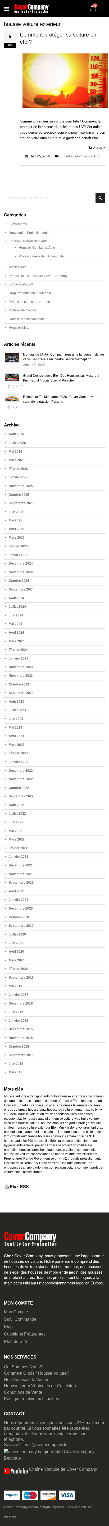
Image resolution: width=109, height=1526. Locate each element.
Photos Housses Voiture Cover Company (38, 276)
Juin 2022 (16, 822)
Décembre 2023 (21, 667)
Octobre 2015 (19, 1046)
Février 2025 (18, 546)
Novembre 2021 (21, 874)
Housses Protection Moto (27, 319)
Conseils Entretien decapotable (82, 1101)
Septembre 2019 (21, 977)
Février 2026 (18, 469)
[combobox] (54, 198)
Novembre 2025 (21, 486)
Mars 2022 (17, 839)
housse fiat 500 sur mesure (53, 1141)
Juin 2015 (16, 1064)
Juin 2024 (16, 615)
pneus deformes (46, 1101)
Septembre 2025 (21, 503)
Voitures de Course (22, 310)
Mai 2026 (15, 451)
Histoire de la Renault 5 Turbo (25, 1163)
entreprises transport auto (22, 1167)
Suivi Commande (20, 1319)
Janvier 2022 (18, 857)
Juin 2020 (16, 943)
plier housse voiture (59, 1118)
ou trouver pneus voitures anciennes (66, 1114)
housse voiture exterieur (33, 1127)
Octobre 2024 (19, 581)
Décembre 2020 (21, 908)
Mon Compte (16, 1312)
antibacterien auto (86, 1141)
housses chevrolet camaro (57, 1136)
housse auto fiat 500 (18, 1141)
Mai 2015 (15, 1072)
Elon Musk (58, 1127)
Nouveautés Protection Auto (29, 233)
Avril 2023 (16, 736)
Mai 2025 (15, 520)
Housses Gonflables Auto (37, 247)
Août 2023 (16, 701)
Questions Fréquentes (25, 1334)
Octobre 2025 (19, 495)
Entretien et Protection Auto (80, 156)
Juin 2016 (16, 1012)
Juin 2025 (16, 512)
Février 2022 (18, 848)
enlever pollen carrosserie (42, 1145)
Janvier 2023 (18, 762)
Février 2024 (18, 650)
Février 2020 (18, 969)
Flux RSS (19, 1186)
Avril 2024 (16, 632)
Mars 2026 (17, 460)
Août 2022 (16, 805)
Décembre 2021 (21, 865)
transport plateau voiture (59, 1167)
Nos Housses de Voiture (26, 1379)
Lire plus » (97, 147)
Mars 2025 (17, 537)
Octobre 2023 (19, 684)
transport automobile (45, 1096)
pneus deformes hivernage (68, 1105)
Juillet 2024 (17, 606)
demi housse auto (61, 1163)
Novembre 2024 (21, 572)
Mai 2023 (15, 727)
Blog (8, 1326)
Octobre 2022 (19, 788)
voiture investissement (81, 1154)
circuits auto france (23, 1136)
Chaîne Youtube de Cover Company (63, 1469)
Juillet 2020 (17, 934)
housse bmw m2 (55, 1158)
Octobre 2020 (19, 917)
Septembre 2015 (21, 1055)
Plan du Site (15, 1341)
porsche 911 (85, 1136)
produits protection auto (85, 1158)
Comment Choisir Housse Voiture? (36, 1373)
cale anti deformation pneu (66, 1132)
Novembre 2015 (21, 1038)
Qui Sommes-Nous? (23, 1367)
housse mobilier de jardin (59, 1123)
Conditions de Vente (23, 1392)
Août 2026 (16, 434)
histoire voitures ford (81, 1127)
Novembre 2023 (21, 676)
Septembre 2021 (21, 882)
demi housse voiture (24, 1114)
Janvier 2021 (18, 900)
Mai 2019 (15, 986)
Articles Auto (17, 267)
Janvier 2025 (18, 555)
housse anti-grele (16, 1096)
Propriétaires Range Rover (23, 1158)
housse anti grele (72, 1096)
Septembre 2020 (21, 926)
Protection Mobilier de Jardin (29, 302)
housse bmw (37, 1109)
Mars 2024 (17, 641)
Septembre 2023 (21, 693)
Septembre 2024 (21, 589)
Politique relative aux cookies (31, 1398)
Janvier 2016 (18, 1021)
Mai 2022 (15, 831)
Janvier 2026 (18, 477)
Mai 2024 (15, 624)
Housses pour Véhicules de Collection (40, 1386)
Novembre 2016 (21, 1003)
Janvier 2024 (18, 658)
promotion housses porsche (24, 1150)
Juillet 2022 (17, 813)
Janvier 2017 (18, 995)
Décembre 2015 (21, 1029)
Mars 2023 (17, 745)
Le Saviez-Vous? (21, 284)
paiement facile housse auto (24, 1118)
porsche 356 (83, 1163)
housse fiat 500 (29, 1123)
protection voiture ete (77, 1145)
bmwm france (32, 1172)
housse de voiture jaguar (65, 1109)
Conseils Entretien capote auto (26, 1105)
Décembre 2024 (21, 563)
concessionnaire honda (47, 1154)
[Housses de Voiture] (31, 9)
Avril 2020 (16, 951)
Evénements (18, 224)
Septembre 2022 (21, 796)
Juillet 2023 (17, 710)
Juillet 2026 (17, 443)
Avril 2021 (16, 891)
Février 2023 (18, 753)
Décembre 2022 (21, 771)
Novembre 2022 (21, 779)
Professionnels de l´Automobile (41, 256)
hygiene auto (13, 1145)
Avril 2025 (16, 529)
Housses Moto (19, 327)
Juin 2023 (16, 719)
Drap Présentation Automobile (30, 293)
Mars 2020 (17, 960)
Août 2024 (16, 598)
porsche (28, 1101)
